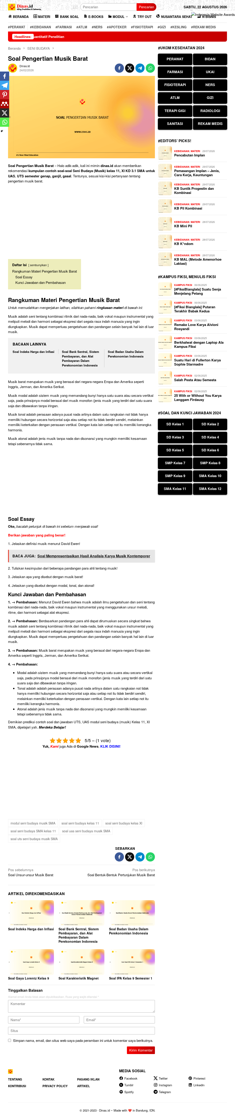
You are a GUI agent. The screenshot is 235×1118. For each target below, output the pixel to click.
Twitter (163, 1078)
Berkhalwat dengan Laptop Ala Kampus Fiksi (199, 344)
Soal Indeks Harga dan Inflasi (33, 351)
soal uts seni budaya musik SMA (34, 838)
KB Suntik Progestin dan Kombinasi (194, 190)
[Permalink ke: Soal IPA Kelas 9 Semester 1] (132, 962)
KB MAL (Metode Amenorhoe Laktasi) (197, 261)
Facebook (130, 1078)
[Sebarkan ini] (119, 68)
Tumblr (128, 1085)
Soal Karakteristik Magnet (79, 978)
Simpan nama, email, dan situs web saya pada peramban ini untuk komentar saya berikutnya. (83, 1040)
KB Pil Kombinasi (188, 208)
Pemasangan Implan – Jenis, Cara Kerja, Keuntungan (197, 173)
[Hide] (2, 131)
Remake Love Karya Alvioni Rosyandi (196, 327)
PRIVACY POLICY (55, 1086)
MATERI (195, 151)
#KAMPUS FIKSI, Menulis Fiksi (187, 276)
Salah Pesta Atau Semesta (195, 380)
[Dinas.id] (25, 6)
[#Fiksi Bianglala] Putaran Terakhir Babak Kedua (194, 309)
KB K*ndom (183, 244)
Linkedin (198, 1085)
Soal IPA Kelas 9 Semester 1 (130, 978)
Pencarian (146, 6)
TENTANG (15, 1079)
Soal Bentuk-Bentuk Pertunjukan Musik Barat (121, 872)
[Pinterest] (4, 94)
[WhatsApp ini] (150, 68)
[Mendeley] (4, 103)
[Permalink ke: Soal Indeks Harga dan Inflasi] (31, 913)
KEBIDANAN (181, 151)
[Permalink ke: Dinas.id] (12, 67)
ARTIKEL (83, 1086)
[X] (4, 113)
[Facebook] (4, 76)
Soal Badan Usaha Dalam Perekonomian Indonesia (126, 353)
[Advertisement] (81, 219)
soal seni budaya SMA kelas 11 (33, 831)
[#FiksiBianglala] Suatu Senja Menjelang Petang (197, 291)
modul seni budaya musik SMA (33, 823)
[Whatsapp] (4, 122)
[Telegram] (4, 85)
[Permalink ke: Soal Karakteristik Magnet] (81, 962)
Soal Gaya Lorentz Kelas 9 (28, 978)
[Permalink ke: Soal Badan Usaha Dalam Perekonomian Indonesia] (132, 913)
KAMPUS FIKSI (183, 285)
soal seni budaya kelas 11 (80, 823)
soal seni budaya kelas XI (123, 823)
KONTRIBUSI (17, 1086)
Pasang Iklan (88, 1079)
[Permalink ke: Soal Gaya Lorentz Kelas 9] (31, 962)
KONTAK (48, 1079)
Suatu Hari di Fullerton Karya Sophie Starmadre (197, 362)
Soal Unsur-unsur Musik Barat (30, 872)
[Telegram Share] (140, 68)
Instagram (165, 1085)
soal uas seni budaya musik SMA (86, 831)
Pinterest (199, 1078)
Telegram (165, 1092)
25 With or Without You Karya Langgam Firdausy (197, 397)
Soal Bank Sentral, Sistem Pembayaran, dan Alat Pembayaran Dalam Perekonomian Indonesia (80, 358)
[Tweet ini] (129, 68)
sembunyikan (38, 265)
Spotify (129, 1092)
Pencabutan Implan (189, 155)
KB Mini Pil (183, 226)
